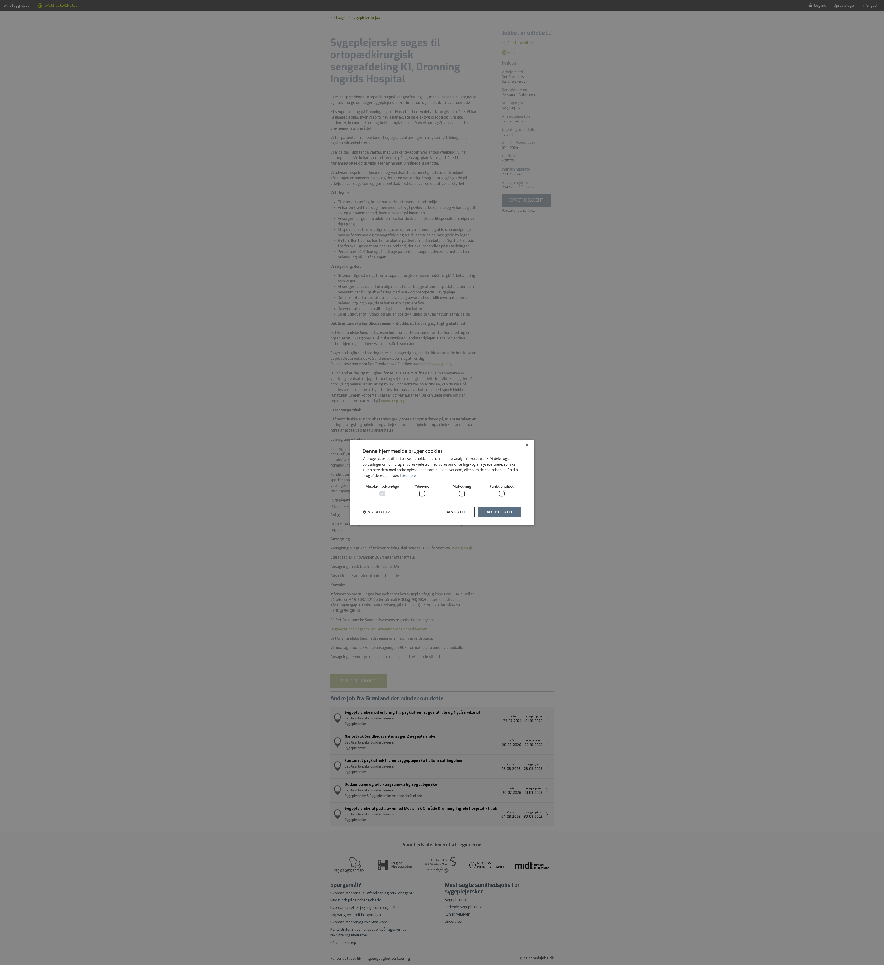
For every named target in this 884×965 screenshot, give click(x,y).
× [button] (526, 445)
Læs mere (408, 475)
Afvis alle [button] (456, 512)
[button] (376, 512)
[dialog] (442, 482)
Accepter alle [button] (500, 512)
